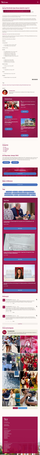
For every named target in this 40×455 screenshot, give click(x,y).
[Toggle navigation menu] (38, 2)
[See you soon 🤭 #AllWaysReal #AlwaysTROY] (29, 397)
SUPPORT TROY (20, 184)
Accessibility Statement (7, 446)
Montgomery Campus (9, 195)
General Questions (6, 425)
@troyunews (14, 299)
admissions (14, 19)
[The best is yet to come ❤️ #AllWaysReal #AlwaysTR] (11, 344)
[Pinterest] (35, 79)
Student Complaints (6, 431)
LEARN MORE (6, 162)
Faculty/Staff (6, 149)
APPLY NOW (15, 162)
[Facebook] (32, 79)
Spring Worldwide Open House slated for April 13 (15, 8)
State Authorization (6, 451)
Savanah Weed (12, 90)
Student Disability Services (7, 433)
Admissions (4, 84)
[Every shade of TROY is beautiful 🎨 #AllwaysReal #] (11, 380)
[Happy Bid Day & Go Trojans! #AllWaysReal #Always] (29, 344)
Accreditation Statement (7, 444)
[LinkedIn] (37, 79)
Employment (6, 434)
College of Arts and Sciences (24, 195)
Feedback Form (6, 432)
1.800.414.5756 (6, 424)
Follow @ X (5, 296)
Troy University (9, 299)
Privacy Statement (6, 445)
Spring (20, 84)
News (5, 147)
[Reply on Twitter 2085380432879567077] (6, 321)
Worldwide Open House (26, 84)
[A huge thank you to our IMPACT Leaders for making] (29, 362)
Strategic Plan (6, 438)
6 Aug (18, 306)
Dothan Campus (31, 193)
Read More (25, 111)
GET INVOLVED (20, 173)
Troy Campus (9, 191)
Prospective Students (15, 84)
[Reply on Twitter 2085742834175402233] (6, 303)
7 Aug (18, 299)
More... (33, 195)
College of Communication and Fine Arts (20, 193)
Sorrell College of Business (29, 191)
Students (5, 150)
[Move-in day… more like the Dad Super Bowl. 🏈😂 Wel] (11, 362)
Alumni (5, 151)
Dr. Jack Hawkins (8, 193)
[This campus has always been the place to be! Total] (29, 380)
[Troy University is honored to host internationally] (11, 397)
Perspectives (6, 148)
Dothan (16, 195)
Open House (9, 84)
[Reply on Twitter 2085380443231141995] (6, 312)
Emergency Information (7, 430)
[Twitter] (34, 79)
